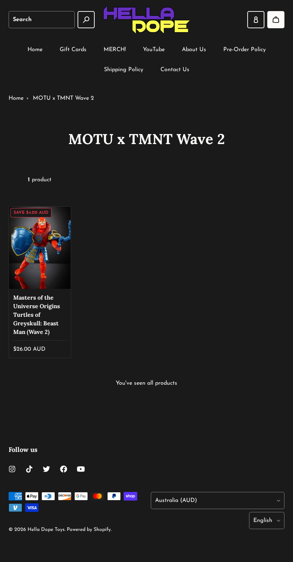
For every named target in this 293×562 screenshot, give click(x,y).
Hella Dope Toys (46, 529)
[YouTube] (80, 469)
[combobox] (42, 19)
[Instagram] (12, 469)
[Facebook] (63, 469)
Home (35, 50)
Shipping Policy (123, 70)
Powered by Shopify (89, 529)
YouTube (154, 50)
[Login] (255, 19)
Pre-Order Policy (244, 50)
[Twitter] (46, 469)
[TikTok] (29, 469)
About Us (194, 50)
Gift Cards (73, 50)
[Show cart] (275, 19)
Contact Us (174, 70)
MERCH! (115, 50)
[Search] (86, 19)
